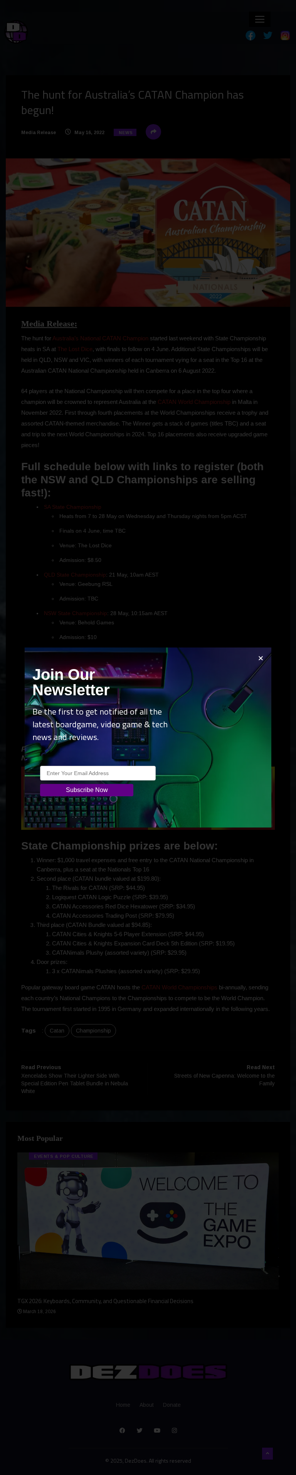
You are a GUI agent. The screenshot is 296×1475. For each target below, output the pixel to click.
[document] (148, 737)
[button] (261, 658)
